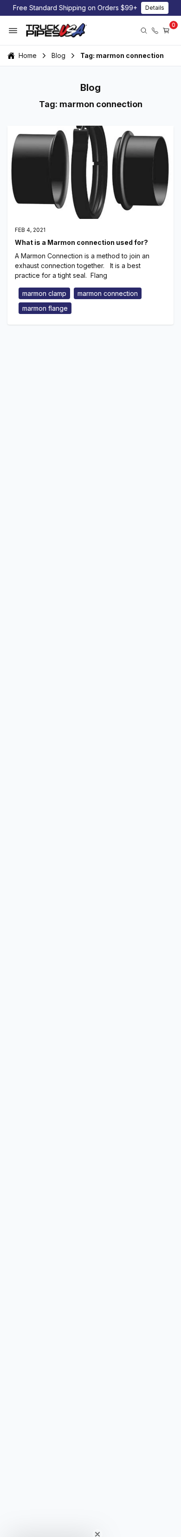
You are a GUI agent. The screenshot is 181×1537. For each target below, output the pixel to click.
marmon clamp (44, 293)
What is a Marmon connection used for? (81, 242)
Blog (58, 55)
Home (28, 55)
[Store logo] (56, 30)
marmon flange (45, 308)
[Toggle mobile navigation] (13, 30)
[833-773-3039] (155, 30)
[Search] (143, 30)
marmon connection (108, 293)
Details (154, 7)
